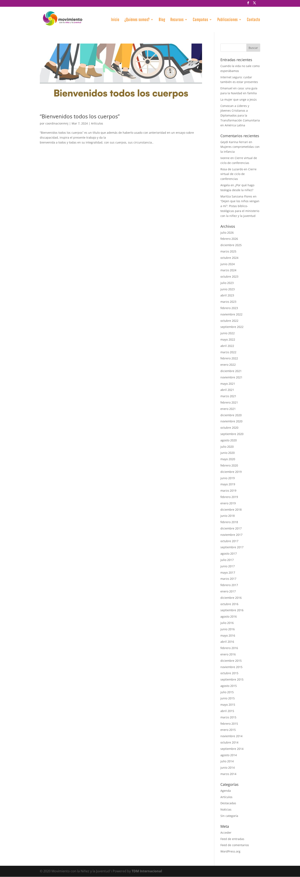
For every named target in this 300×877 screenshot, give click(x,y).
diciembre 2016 (231, 598)
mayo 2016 (227, 635)
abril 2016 (227, 642)
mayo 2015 (227, 705)
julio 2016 (227, 623)
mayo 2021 (227, 384)
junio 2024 (227, 264)
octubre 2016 (229, 604)
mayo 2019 (227, 484)
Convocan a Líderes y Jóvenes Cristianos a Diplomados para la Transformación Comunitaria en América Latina (240, 115)
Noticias (225, 809)
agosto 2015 (228, 686)
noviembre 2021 (231, 377)
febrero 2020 (229, 465)
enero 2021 (228, 409)
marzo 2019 (228, 490)
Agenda (225, 791)
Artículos (97, 123)
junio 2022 (227, 333)
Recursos (177, 20)
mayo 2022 (227, 339)
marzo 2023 (228, 302)
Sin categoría (229, 816)
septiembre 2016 (231, 610)
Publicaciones (227, 20)
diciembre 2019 (231, 472)
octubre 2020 (229, 428)
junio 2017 (227, 566)
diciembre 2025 (231, 245)
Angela (225, 185)
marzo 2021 (228, 396)
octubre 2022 (229, 321)
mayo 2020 (227, 459)
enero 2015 (228, 730)
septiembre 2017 (231, 547)
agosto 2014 (228, 755)
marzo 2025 (228, 251)
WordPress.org (230, 851)
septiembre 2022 (231, 327)
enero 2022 (228, 365)
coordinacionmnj (56, 123)
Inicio (115, 20)
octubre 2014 (229, 742)
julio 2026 (227, 232)
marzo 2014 (228, 774)
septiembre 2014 (231, 749)
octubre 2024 (229, 258)
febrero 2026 (229, 239)
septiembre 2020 (231, 434)
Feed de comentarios (234, 845)
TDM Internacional (147, 871)
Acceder (225, 832)
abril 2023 (227, 295)
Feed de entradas (232, 839)
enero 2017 (228, 591)
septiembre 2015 (231, 679)
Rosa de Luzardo (231, 169)
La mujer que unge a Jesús (238, 99)
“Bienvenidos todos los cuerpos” (80, 116)
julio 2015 (227, 692)
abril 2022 (227, 346)
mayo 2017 (227, 572)
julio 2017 (227, 560)
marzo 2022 (228, 352)
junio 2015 (227, 698)
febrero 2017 (229, 585)
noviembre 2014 (231, 736)
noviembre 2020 (231, 421)
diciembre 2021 (231, 371)
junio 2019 (227, 478)
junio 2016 (227, 629)
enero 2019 (228, 503)
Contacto (253, 20)
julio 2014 (227, 761)
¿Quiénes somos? (137, 20)
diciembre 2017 (231, 528)
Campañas (200, 20)
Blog (162, 20)
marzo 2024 (228, 270)
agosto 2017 (228, 553)
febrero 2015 (229, 724)
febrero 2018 (229, 522)
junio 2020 (227, 453)
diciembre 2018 (231, 509)
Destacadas (228, 803)
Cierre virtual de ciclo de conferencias (238, 174)
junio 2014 (227, 767)
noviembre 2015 (231, 667)
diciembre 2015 (231, 661)
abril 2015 (227, 711)
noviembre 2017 (231, 535)
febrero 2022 (229, 358)
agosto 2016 (228, 616)
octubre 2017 (229, 541)
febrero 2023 (229, 308)
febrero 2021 (229, 402)
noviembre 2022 (231, 314)
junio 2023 (227, 289)
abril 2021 (227, 390)
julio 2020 (227, 447)
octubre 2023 (229, 276)
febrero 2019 (229, 497)
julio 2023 (227, 283)
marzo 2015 (228, 717)
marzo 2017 (228, 579)
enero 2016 (228, 654)
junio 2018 (227, 516)
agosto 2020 (228, 440)
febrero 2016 (229, 648)
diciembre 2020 (231, 415)
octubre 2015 (229, 673)
